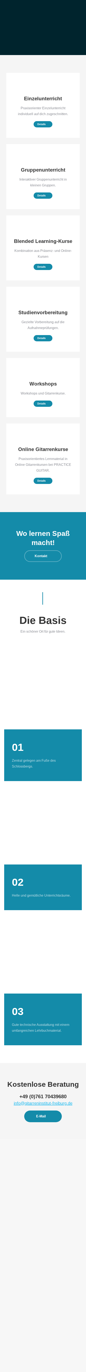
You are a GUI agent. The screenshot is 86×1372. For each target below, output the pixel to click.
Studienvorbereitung (22, 1259)
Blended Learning (21, 1249)
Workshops (17, 1240)
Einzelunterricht (19, 1220)
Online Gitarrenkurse (23, 1269)
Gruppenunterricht (21, 1230)
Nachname (11, 1303)
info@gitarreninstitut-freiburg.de (43, 1103)
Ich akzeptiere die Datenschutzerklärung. (36, 1332)
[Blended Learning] (43, 248)
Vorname (10, 1288)
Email (7, 1317)
